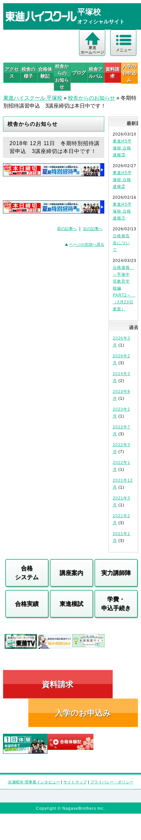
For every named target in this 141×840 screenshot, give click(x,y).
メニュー (123, 50)
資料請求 (112, 72)
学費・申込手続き (116, 603)
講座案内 (71, 573)
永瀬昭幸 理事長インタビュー (34, 782)
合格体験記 (45, 72)
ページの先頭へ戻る (86, 244)
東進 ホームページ (92, 50)
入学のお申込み (83, 712)
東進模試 (71, 603)
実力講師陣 (116, 573)
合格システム (27, 572)
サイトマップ (75, 782)
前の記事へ (67, 228)
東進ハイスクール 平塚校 (32, 98)
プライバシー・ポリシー (111, 782)
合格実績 (27, 603)
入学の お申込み (129, 73)
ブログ (79, 72)
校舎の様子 (28, 72)
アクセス (12, 72)
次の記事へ (93, 228)
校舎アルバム (96, 72)
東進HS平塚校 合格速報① (122, 211)
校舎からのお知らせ (62, 76)
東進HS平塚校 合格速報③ (122, 148)
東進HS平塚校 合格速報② (122, 179)
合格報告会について (121, 243)
